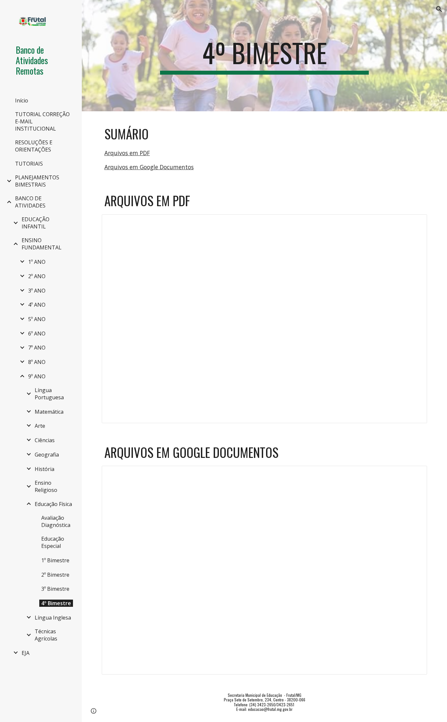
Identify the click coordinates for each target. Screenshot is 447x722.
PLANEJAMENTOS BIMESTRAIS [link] (37, 181)
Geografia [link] (47, 454)
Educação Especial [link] (52, 542)
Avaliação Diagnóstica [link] (55, 521)
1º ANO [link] (36, 261)
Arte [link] (40, 425)
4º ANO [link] (36, 304)
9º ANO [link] (36, 376)
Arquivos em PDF (127, 153)
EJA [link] (25, 653)
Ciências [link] (45, 440)
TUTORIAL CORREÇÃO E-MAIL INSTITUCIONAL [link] (42, 121)
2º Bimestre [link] (55, 574)
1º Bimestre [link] (55, 560)
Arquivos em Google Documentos (149, 167)
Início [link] (21, 100)
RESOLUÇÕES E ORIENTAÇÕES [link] (33, 146)
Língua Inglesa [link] (53, 617)
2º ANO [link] (36, 276)
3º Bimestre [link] (55, 588)
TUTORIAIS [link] (29, 163)
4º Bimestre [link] (56, 603)
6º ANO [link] (36, 333)
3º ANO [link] (36, 290)
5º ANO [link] (36, 319)
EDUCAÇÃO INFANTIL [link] (35, 223)
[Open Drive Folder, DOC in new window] (414, 474)
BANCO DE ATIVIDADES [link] (30, 202)
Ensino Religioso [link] (46, 486)
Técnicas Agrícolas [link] (46, 635)
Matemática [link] (49, 411)
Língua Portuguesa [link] (49, 394)
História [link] (44, 469)
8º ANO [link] (36, 362)
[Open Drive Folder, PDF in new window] (414, 222)
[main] (264, 55)
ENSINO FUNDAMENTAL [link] (42, 244)
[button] (439, 9)
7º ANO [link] (36, 347)
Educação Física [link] (53, 504)
